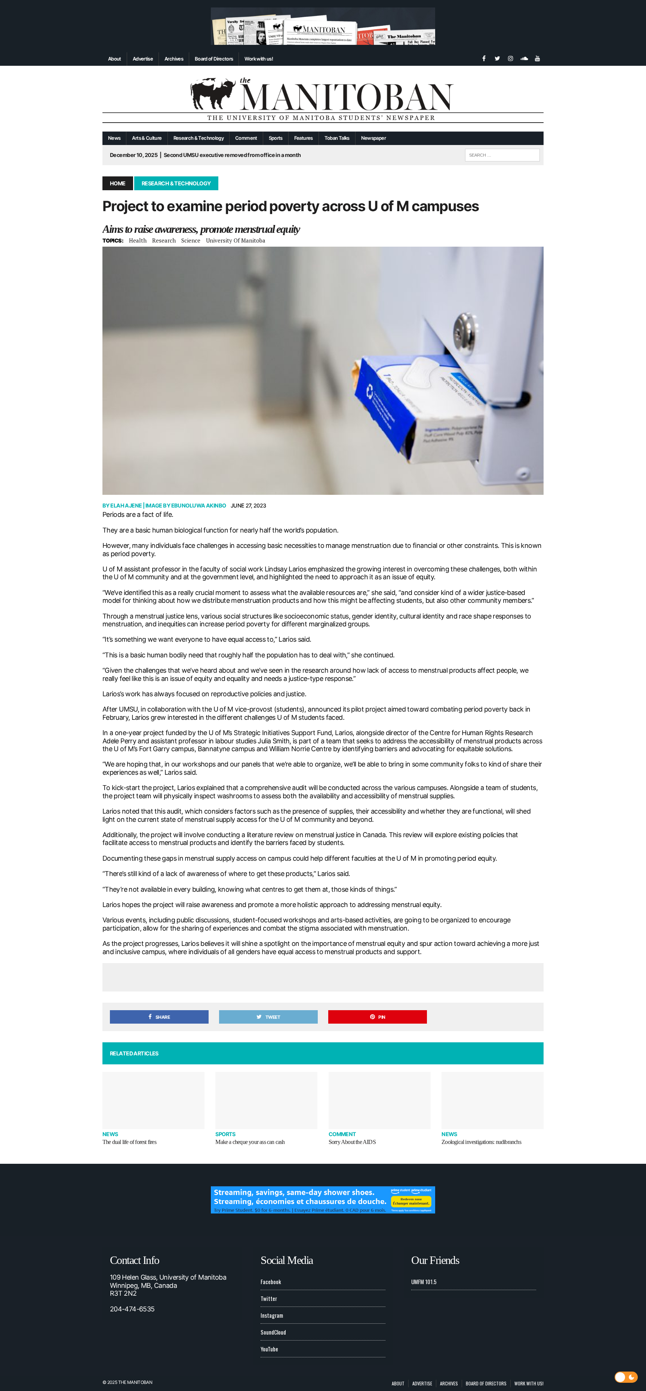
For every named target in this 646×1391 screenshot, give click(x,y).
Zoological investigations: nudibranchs (481, 1142)
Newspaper (373, 138)
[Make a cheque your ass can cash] (266, 1100)
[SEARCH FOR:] (502, 153)
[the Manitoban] (323, 98)
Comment (246, 138)
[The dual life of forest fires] (153, 1100)
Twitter (269, 1298)
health (138, 240)
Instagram (272, 1315)
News (114, 138)
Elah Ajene (126, 505)
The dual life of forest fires (129, 1142)
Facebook (271, 1281)
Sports (276, 138)
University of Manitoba (235, 240)
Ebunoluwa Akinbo (198, 505)
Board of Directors (214, 59)
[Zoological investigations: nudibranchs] (493, 1100)
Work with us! (258, 59)
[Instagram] (511, 57)
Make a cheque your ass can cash (249, 1142)
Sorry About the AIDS (352, 1142)
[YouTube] (538, 57)
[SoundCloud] (524, 57)
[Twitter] (497, 57)
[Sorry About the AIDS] (380, 1100)
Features (303, 138)
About (114, 59)
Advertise (143, 59)
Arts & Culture (147, 138)
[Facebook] (484, 57)
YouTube (269, 1349)
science (190, 240)
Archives (173, 59)
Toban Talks (337, 138)
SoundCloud (273, 1332)
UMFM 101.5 (424, 1281)
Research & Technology (198, 138)
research (164, 240)
